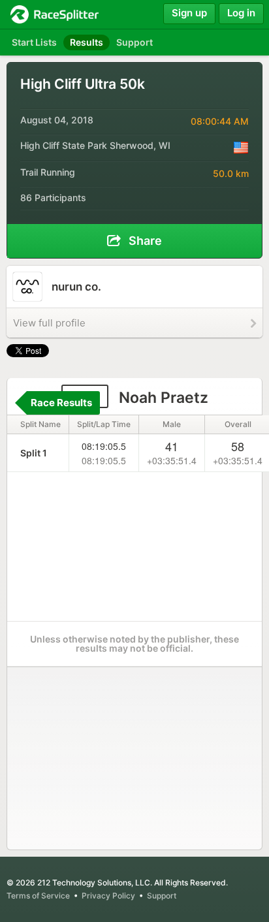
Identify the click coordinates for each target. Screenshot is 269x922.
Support (161, 895)
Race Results (61, 402)
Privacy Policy (108, 895)
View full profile (49, 323)
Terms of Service (38, 895)
